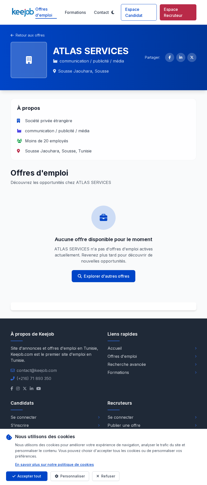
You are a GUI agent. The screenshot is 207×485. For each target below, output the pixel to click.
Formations (75, 12)
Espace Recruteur (173, 12)
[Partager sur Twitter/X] (191, 57)
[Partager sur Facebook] (169, 57)
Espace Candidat (133, 12)
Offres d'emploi (43, 12)
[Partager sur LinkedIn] (180, 57)
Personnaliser (72, 476)
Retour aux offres (30, 35)
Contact (101, 12)
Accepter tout (29, 476)
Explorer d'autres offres (106, 276)
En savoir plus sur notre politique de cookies (54, 464)
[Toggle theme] (113, 12)
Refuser (108, 476)
